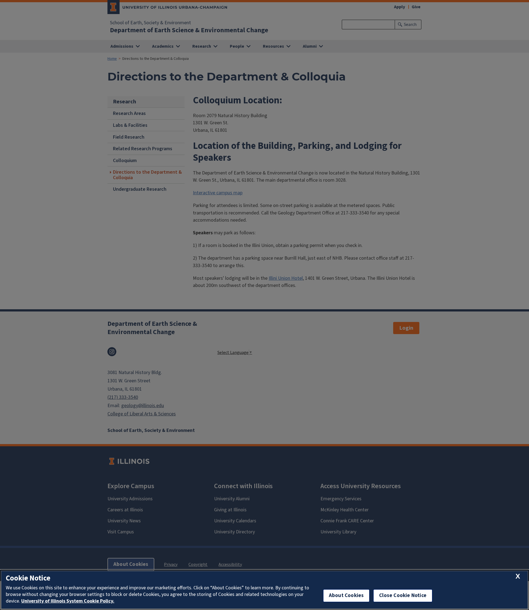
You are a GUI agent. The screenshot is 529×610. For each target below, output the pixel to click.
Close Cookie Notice (403, 595)
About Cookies (346, 595)
